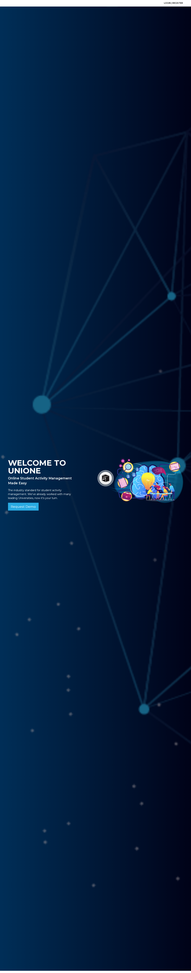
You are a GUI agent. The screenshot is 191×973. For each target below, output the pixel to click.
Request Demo (23, 507)
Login (167, 3)
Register (177, 3)
